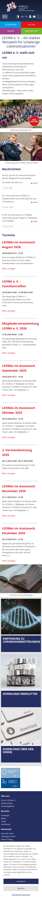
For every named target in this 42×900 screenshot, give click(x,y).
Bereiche (5, 811)
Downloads (6, 829)
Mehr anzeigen (8, 268)
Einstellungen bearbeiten (21, 895)
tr (26, 16)
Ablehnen (21, 888)
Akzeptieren (21, 881)
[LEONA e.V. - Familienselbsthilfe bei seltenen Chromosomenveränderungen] (21, 7)
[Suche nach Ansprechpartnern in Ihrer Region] (10, 773)
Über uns (5, 796)
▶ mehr (34, 183)
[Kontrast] (17, 16)
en (22, 16)
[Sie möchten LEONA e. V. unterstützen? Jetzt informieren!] (10, 783)
